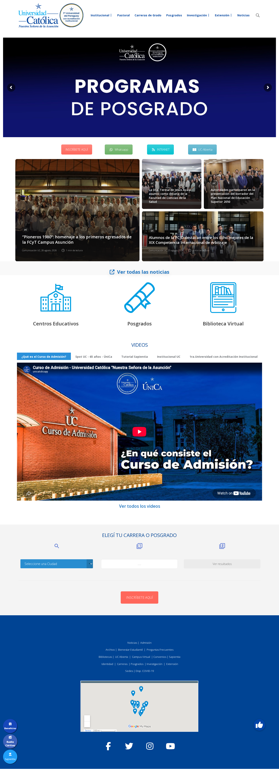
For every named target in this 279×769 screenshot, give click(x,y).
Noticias (243, 15)
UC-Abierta (205, 149)
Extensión (222, 15)
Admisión (146, 643)
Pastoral (123, 15)
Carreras (122, 664)
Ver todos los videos (139, 506)
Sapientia (174, 657)
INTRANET (163, 149)
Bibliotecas (105, 657)
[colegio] (55, 297)
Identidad (107, 664)
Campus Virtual (141, 657)
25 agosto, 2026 (175, 250)
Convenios (159, 657)
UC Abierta (121, 657)
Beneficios (10, 728)
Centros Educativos (56, 323)
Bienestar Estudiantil (130, 649)
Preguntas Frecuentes (160, 649)
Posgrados (174, 15)
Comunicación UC (31, 250)
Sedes (129, 671)
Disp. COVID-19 (145, 671)
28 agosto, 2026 (49, 250)
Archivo (110, 649)
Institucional (100, 15)
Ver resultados (222, 564)
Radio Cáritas (10, 743)
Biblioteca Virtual (223, 323)
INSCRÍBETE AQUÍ (77, 149)
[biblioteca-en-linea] (223, 297)
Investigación (197, 15)
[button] (259, 725)
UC (25, 229)
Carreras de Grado (148, 15)
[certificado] (139, 297)
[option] (139, 210)
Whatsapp (121, 149)
